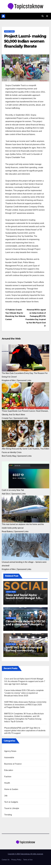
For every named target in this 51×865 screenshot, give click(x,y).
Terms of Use (27, 860)
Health (7, 783)
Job (5, 796)
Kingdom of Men (9, 380)
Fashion (7, 777)
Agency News (9, 31)
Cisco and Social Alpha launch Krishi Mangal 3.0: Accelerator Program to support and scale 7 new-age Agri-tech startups (24, 681)
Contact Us (5, 860)
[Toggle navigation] (47, 16)
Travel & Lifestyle (11, 808)
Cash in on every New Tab (13, 490)
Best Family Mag (9, 456)
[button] (43, 16)
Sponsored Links (24, 380)
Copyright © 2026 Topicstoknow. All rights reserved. (25, 854)
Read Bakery (7, 531)
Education (8, 770)
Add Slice (6, 494)
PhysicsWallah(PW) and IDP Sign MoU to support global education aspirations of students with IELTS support (25, 730)
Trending (8, 815)
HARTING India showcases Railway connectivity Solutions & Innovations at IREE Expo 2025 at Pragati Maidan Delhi (25, 704)
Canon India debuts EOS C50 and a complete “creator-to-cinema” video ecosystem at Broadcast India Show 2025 (24, 693)
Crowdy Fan (7, 418)
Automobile (9, 757)
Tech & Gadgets (11, 802)
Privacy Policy (16, 860)
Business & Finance (13, 764)
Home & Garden (11, 789)
